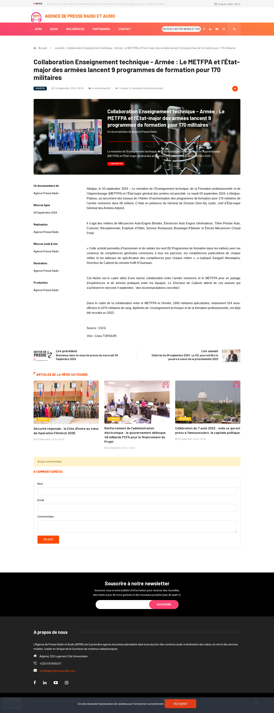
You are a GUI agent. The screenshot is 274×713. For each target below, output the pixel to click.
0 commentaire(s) (101, 88)
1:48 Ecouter (115, 164)
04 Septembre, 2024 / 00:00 (69, 88)
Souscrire (164, 604)
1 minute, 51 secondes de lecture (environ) (141, 88)
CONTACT (124, 29)
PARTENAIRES (101, 29)
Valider (48, 539)
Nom (40, 483)
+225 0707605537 (50, 663)
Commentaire (45, 516)
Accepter (180, 704)
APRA (38, 29)
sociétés (40, 88)
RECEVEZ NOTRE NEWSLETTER (181, 29)
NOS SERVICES (75, 29)
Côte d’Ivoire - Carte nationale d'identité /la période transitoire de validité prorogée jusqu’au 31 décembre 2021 (106, 4)
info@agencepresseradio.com (57, 670)
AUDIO (54, 29)
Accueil (42, 48)
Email (40, 500)
